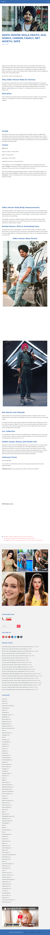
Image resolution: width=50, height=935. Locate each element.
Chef (3, 737)
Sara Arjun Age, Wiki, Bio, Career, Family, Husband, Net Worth (16, 680)
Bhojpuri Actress (6, 723)
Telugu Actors (5, 881)
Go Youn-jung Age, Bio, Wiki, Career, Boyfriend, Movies (14, 669)
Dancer (3, 748)
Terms (28, 932)
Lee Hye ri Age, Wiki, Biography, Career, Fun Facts (13, 662)
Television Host (5, 877)
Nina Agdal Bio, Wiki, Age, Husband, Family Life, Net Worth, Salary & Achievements (23, 540)
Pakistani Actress (6, 820)
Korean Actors (5, 802)
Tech (3, 870)
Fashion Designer (6, 759)
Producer (4, 838)
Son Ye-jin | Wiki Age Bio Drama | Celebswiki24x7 (13, 671)
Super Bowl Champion (7, 863)
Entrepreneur (5, 755)
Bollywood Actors (6, 726)
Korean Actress (5, 805)
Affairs (3, 701)
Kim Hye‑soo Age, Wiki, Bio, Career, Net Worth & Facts (15, 655)
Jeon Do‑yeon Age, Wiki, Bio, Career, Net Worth (13, 653)
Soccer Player (5, 852)
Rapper (15, 536)
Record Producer (6, 847)
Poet (3, 832)
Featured (4, 762)
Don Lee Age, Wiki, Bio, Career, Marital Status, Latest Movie (16, 678)
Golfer (3, 778)
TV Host (4, 890)
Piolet (3, 825)
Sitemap (25, 932)
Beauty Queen (5, 719)
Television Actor (6, 872)
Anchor (3, 703)
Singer (18, 536)
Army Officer (5, 708)
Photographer (5, 823)
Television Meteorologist (7, 879)
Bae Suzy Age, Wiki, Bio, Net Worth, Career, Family (14, 649)
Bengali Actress (5, 721)
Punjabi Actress (5, 841)
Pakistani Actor (5, 818)
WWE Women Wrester (7, 899)
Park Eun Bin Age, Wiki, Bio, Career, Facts (11, 658)
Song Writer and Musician (27, 536)
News (3, 811)
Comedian (4, 744)
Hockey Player (5, 782)
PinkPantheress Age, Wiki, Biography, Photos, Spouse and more (17, 673)
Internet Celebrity (6, 793)
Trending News (5, 888)
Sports (3, 861)
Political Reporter (6, 834)
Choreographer (5, 741)
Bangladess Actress (6, 714)
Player (3, 827)
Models (3, 809)
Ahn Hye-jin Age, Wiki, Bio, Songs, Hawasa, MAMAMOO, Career (17, 682)
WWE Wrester (5, 902)
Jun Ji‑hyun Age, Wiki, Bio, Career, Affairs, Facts (13, 664)
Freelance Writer (6, 773)
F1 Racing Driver (6, 757)
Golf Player (4, 775)
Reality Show (5, 845)
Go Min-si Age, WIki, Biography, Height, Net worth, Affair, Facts (16, 651)
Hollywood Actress (6, 787)
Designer (4, 750)
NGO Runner (5, 814)
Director (4, 753)
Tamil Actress (5, 868)
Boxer (3, 730)
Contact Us (39, 932)
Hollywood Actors (6, 784)
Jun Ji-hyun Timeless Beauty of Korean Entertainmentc (14, 687)
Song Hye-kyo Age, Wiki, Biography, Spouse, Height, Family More (17, 685)
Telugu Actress (5, 884)
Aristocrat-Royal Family (7, 705)
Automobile (4, 712)
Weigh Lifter (5, 897)
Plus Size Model (5, 829)
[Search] (19, 626)
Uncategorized (5, 893)
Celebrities (6, 536)
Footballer (4, 768)
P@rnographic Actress (7, 816)
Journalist (4, 798)
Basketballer (5, 717)
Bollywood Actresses (7, 728)
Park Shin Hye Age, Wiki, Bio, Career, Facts (12, 660)
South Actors (5, 857)
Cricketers (4, 746)
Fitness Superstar (6, 764)
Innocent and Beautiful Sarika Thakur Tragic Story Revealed (16, 689)
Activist (4, 699)
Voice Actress (5, 895)
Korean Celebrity (6, 807)
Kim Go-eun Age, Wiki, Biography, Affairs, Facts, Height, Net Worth (17, 676)
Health (3, 780)
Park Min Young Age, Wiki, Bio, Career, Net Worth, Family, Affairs (17, 646)
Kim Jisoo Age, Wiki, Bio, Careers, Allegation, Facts (13, 667)
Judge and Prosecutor (7, 800)
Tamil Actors (5, 866)
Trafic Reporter (5, 886)
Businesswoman (6, 732)
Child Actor (4, 739)
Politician (11, 536)
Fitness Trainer (5, 766)
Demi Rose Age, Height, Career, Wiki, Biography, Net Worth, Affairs (19, 538)
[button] (48, 1)
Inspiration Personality (7, 791)
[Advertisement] (25, 56)
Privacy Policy (33, 932)
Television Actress (6, 875)
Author (3, 710)
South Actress (5, 859)
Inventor (4, 796)
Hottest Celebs (5, 789)
